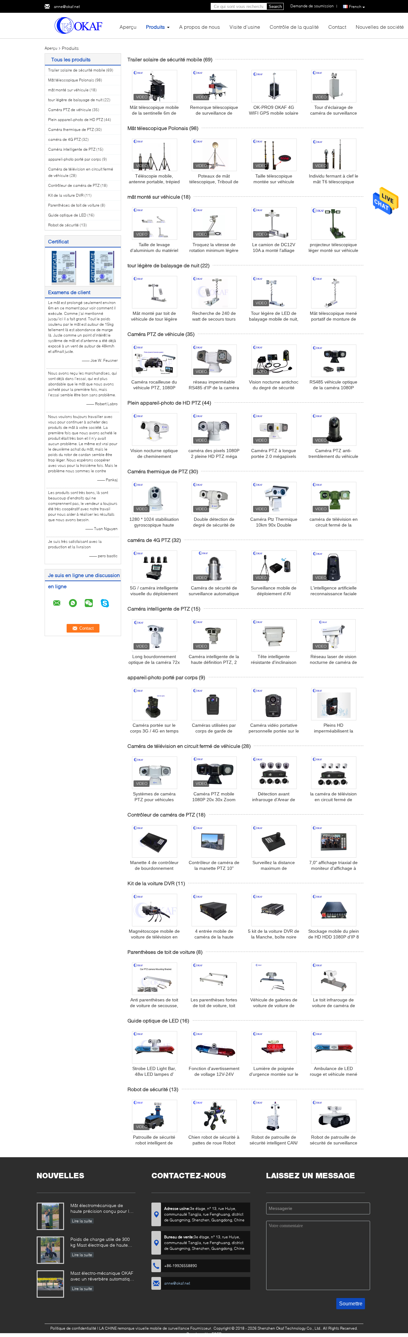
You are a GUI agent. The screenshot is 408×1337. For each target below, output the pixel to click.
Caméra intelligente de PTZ (71, 149)
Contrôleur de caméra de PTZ (73, 185)
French (355, 6)
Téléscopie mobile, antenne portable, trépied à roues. (154, 181)
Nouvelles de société (380, 27)
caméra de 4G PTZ (64, 139)
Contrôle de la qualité (294, 27)
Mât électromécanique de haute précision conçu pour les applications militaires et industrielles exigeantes (102, 1209)
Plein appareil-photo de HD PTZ (75, 119)
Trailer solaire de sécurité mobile (76, 70)
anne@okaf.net (67, 6)
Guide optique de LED (67, 215)
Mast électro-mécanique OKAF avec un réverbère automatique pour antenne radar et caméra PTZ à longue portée (102, 1276)
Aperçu (128, 27)
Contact (337, 27)
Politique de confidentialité (73, 1328)
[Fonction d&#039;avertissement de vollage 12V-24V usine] (214, 1047)
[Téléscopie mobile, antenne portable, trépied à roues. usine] (154, 155)
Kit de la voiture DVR (66, 195)
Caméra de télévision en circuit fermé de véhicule (183, 746)
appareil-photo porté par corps (74, 159)
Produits (155, 27)
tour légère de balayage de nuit (75, 99)
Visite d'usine (244, 27)
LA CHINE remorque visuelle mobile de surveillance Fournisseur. (156, 1328)
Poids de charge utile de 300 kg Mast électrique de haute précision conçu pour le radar (100, 1242)
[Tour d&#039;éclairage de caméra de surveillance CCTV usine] (333, 86)
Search (275, 6)
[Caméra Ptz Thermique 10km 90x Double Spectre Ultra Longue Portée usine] (274, 498)
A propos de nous (199, 27)
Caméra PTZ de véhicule (69, 109)
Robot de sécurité (63, 225)
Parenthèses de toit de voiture (73, 205)
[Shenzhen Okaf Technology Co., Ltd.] (80, 25)
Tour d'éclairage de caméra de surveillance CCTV (333, 113)
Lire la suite (82, 1221)
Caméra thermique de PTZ (71, 129)
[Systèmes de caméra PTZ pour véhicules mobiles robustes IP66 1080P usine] (154, 772)
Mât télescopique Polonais (71, 80)
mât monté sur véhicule (68, 89)
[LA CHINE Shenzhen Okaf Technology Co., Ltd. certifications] (64, 267)
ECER (217, 1334)
